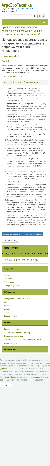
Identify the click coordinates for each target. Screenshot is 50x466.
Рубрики (7, 305)
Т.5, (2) (17, 260)
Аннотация (8, 82)
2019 (27, 253)
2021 (14, 253)
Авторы (18, 82)
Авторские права (10, 343)
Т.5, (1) (8, 259)
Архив (6, 302)
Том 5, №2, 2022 (9, 61)
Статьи (6, 312)
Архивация (8, 279)
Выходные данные (11, 285)
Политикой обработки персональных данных (20, 377)
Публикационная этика (13, 336)
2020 (20, 253)
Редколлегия (9, 282)
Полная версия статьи (11, 234)
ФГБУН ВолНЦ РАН (25, 8)
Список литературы (31, 82)
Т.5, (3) (25, 259)
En (47, 16)
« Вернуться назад (10, 240)
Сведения (7, 275)
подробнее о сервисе (11, 369)
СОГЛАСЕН (6, 385)
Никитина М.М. (10, 56)
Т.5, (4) (34, 259)
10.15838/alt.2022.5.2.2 (14, 76)
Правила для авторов (12, 329)
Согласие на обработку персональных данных (23, 339)
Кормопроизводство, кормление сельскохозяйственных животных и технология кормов (22, 30)
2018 (33, 253)
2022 (7, 253)
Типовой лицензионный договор (17, 332)
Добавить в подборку (32, 234)
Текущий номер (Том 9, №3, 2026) (17, 298)
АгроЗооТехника (17, 5)
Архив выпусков (11, 247)
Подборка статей (10, 316)
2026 (40, 253)
